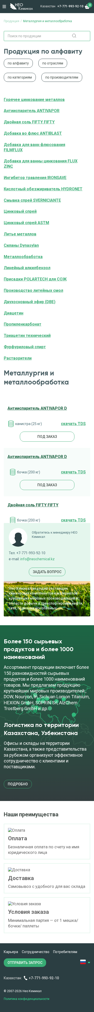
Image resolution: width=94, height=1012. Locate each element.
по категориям (20, 77)
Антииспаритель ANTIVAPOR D (37, 408)
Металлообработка (23, 256)
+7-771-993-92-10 (70, 6)
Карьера (11, 952)
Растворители (18, 358)
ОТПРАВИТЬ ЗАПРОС (25, 963)
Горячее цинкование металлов (34, 99)
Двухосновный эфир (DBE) (29, 301)
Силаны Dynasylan (21, 245)
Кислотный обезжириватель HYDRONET (43, 189)
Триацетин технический (27, 335)
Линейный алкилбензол (27, 267)
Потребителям (65, 952)
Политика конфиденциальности (26, 999)
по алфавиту (18, 63)
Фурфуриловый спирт (25, 346)
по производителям (61, 77)
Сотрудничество (35, 952)
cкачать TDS (73, 423)
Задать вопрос (47, 572)
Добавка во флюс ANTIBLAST (33, 133)
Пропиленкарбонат (22, 324)
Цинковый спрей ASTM (26, 222)
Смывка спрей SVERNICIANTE (32, 200)
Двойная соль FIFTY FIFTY (29, 122)
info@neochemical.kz (37, 559)
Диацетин (13, 313)
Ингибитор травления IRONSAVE (35, 177)
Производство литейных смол (33, 290)
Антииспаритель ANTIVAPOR (31, 110)
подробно (18, 784)
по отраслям (52, 63)
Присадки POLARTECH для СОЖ (35, 279)
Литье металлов (20, 234)
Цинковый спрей (20, 211)
